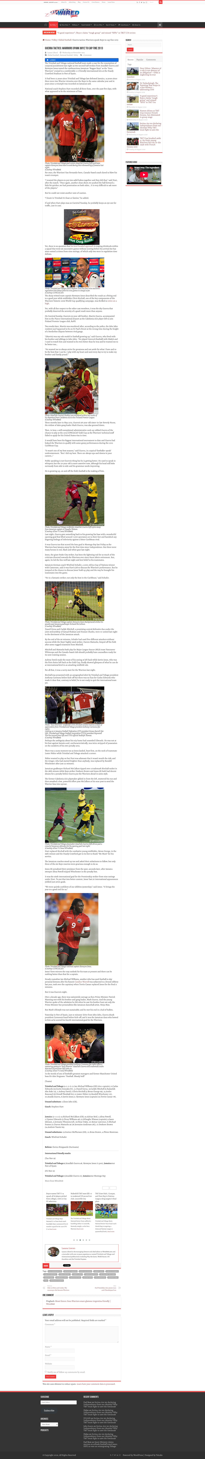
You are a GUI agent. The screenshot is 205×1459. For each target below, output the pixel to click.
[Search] (160, 2)
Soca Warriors (100, 1277)
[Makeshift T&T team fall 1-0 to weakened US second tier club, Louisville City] (57, 1208)
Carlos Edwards (112, 1271)
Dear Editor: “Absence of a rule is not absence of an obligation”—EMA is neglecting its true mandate (144, 72)
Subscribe (49, 1410)
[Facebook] (139, 2)
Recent (130, 59)
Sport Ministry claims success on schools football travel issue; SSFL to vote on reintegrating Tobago (100, 1444)
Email (48, 1355)
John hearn (88, 1426)
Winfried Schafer (57, 1281)
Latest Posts (111, 2)
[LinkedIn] (144, 2)
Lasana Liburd (52, 52)
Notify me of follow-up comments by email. (66, 1372)
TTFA (46, 1281)
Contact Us (86, 2)
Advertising (72, 2)
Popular (139, 59)
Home (103, 2)
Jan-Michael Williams (107, 1274)
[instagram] (146, 2)
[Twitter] (142, 2)
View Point (65, 25)
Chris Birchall (65, 1274)
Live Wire (99, 25)
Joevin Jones (49, 1277)
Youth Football (85, 25)
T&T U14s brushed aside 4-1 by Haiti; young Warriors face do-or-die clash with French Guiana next (144, 142)
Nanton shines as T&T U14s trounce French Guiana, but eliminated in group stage (150, 113)
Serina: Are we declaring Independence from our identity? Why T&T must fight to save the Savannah (101, 33)
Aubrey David (99, 1271)
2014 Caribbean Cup (55, 1271)
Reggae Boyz (88, 1277)
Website (48, 1363)
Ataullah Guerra (85, 1271)
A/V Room (111, 25)
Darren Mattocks (91, 1274)
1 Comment (87, 55)
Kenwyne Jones (62, 1277)
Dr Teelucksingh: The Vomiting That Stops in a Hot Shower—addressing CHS (150, 86)
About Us (63, 2)
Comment (50, 1324)
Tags (129, 64)
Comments (151, 59)
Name (48, 1346)
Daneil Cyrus (77, 1274)
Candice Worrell (82, 981)
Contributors (95, 2)
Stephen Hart (113, 1277)
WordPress (138, 1455)
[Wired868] (62, 12)
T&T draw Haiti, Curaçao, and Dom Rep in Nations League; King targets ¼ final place (81, 1197)
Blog (79, 2)
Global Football (64, 39)
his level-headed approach (82, 246)
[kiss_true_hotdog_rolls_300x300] (82, 226)
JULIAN (87, 1418)
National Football (66, 55)
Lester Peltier (75, 1277)
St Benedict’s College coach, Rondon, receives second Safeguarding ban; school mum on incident (106, 1197)
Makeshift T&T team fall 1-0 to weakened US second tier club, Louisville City (56, 1196)
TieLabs (159, 1455)
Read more (55, 1229)
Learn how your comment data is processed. (96, 1384)
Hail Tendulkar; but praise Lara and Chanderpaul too (105, 1288)
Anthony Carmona (71, 1271)
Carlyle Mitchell (50, 1274)
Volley (54, 25)
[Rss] (137, 2)
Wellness (75, 25)
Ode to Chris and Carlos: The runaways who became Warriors (58, 1288)
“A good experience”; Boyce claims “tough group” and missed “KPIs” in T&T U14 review (142, 100)
